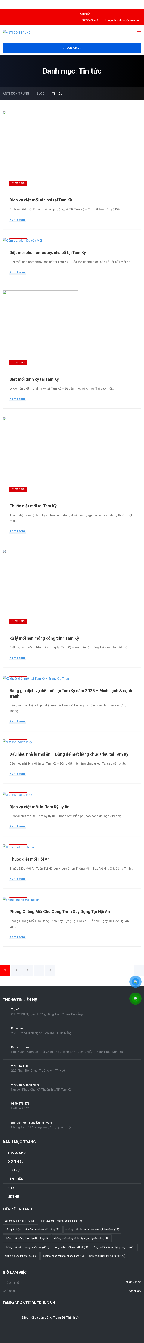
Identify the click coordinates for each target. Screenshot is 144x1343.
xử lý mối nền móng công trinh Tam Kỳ (44, 638)
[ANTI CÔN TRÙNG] (17, 32)
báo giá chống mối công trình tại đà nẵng (33, 1229)
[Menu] (139, 32)
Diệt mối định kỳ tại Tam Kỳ (34, 379)
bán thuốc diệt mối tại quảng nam (61, 1220)
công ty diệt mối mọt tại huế (71, 1247)
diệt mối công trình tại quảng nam (63, 1255)
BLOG (12, 1188)
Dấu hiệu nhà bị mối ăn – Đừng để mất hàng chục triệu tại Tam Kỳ (69, 754)
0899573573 (72, 48)
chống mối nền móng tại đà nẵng (27, 1247)
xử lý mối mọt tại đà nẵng (107, 1255)
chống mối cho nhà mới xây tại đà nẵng (92, 1229)
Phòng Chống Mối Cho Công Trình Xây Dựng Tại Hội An (60, 911)
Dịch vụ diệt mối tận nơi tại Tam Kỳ (41, 200)
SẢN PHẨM (16, 1179)
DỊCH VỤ (14, 1170)
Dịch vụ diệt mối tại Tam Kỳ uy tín (40, 806)
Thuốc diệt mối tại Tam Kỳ (33, 506)
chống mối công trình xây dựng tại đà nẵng (82, 1238)
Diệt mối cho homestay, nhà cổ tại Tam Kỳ (48, 252)
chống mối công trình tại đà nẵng (27, 1238)
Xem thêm (17, 220)
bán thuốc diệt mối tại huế (20, 1221)
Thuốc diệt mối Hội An (30, 859)
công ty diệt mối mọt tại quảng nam (114, 1247)
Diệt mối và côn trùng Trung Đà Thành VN (51, 1317)
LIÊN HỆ (13, 1196)
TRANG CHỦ (17, 1153)
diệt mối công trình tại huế (21, 1255)
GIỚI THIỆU (15, 1161)
